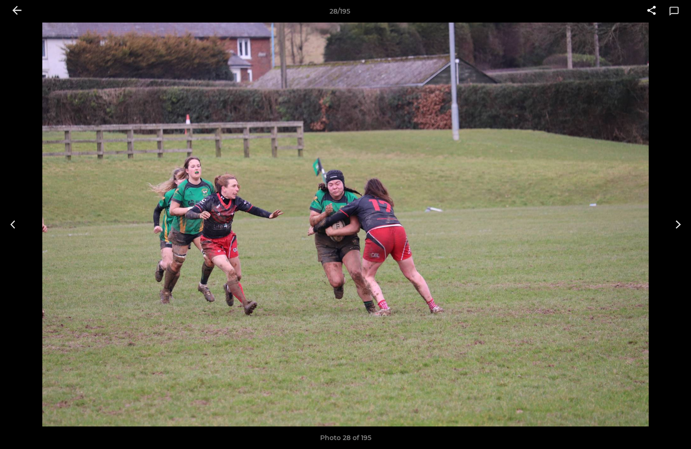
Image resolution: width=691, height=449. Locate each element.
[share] (651, 11)
